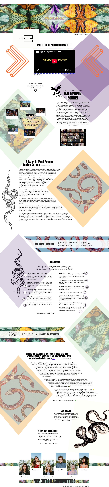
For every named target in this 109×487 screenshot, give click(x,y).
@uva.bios (36, 182)
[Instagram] (35, 90)
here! (34, 125)
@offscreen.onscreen (51, 443)
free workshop (72, 414)
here (61, 370)
